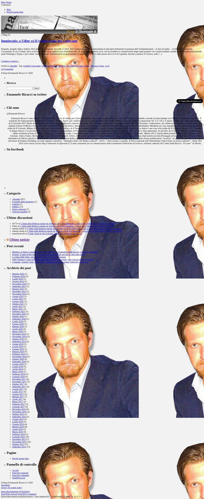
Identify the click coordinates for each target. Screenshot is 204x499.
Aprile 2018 (17, 369)
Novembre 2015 (19, 442)
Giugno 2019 (18, 349)
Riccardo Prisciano (75, 66)
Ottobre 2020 (18, 316)
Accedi (15, 470)
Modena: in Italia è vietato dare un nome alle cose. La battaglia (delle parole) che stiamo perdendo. (55, 252)
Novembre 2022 (19, 294)
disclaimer (5, 485)
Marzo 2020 (17, 331)
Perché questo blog (15, 12)
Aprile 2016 (17, 429)
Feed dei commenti (20, 475)
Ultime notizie (19, 239)
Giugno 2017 (18, 394)
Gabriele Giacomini (31, 66)
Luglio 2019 (17, 346)
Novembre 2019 (19, 336)
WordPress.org (18, 478)
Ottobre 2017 (18, 384)
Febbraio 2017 (18, 404)
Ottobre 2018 (18, 359)
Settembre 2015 (19, 447)
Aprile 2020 (17, 329)
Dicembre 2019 (19, 334)
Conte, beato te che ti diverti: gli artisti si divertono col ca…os (55, 233)
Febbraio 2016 (18, 434)
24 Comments (7, 69)
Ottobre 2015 (18, 444)
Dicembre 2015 (19, 439)
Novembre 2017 (19, 381)
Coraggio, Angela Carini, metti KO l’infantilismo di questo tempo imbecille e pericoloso (50, 262)
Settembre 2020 (19, 319)
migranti (62, 66)
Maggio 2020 (18, 326)
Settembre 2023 (19, 286)
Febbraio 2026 (18, 276)
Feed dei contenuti (20, 473)
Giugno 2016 (18, 424)
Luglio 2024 (17, 279)
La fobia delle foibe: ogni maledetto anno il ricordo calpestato (39, 257)
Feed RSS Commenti (27, 494)
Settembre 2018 (19, 361)
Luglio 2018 (17, 366)
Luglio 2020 (17, 321)
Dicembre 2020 (19, 314)
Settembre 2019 (19, 341)
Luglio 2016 (17, 422)
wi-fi (107, 66)
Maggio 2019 (18, 351)
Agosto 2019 (18, 344)
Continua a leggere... (10, 61)
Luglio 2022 (17, 299)
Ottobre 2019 (18, 339)
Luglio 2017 (17, 392)
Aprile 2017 (17, 399)
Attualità (13, 66)
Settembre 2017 (19, 386)
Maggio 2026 (18, 274)
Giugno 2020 (18, 324)
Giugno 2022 (18, 301)
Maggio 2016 (18, 427)
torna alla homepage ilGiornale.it (15, 491)
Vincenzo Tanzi (97, 66)
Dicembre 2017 (19, 379)
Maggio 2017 (18, 397)
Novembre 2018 (19, 356)
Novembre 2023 (19, 284)
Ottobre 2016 (18, 414)
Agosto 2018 (18, 364)
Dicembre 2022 (19, 291)
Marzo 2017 (17, 402)
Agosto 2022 (18, 296)
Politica (15, 207)
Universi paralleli (19, 212)
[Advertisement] (27, 171)
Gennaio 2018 (18, 376)
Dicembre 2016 (19, 409)
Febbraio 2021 (18, 311)
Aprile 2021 (17, 306)
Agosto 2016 (18, 419)
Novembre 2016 (19, 412)
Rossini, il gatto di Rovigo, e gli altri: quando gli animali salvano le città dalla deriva (48, 254)
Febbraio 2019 (18, 354)
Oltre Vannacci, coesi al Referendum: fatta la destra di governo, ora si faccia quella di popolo (52, 259)
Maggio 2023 (18, 289)
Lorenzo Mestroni (49, 66)
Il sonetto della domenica (23, 202)
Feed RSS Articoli (9, 494)
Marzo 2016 (17, 432)
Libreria (15, 204)
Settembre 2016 (19, 417)
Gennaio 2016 (18, 437)
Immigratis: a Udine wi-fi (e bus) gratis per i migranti (39, 41)
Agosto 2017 (18, 389)
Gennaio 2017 (18, 407)
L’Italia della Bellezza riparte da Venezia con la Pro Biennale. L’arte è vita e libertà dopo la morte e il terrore (68, 223)
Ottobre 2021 (18, 304)
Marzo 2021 (17, 309)
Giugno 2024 (18, 281)
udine (86, 66)
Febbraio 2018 (18, 374)
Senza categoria (19, 209)
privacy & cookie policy (11, 487)
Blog (9, 9)
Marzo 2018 (17, 371)
